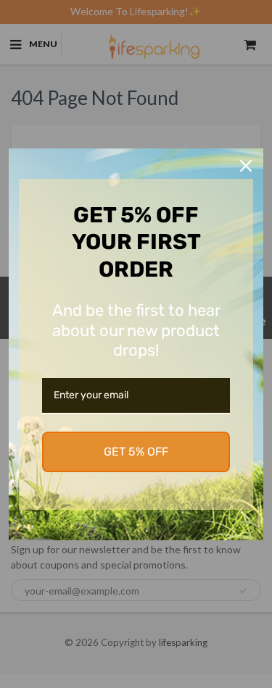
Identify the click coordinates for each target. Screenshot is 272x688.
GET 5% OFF (136, 451)
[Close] (245, 165)
